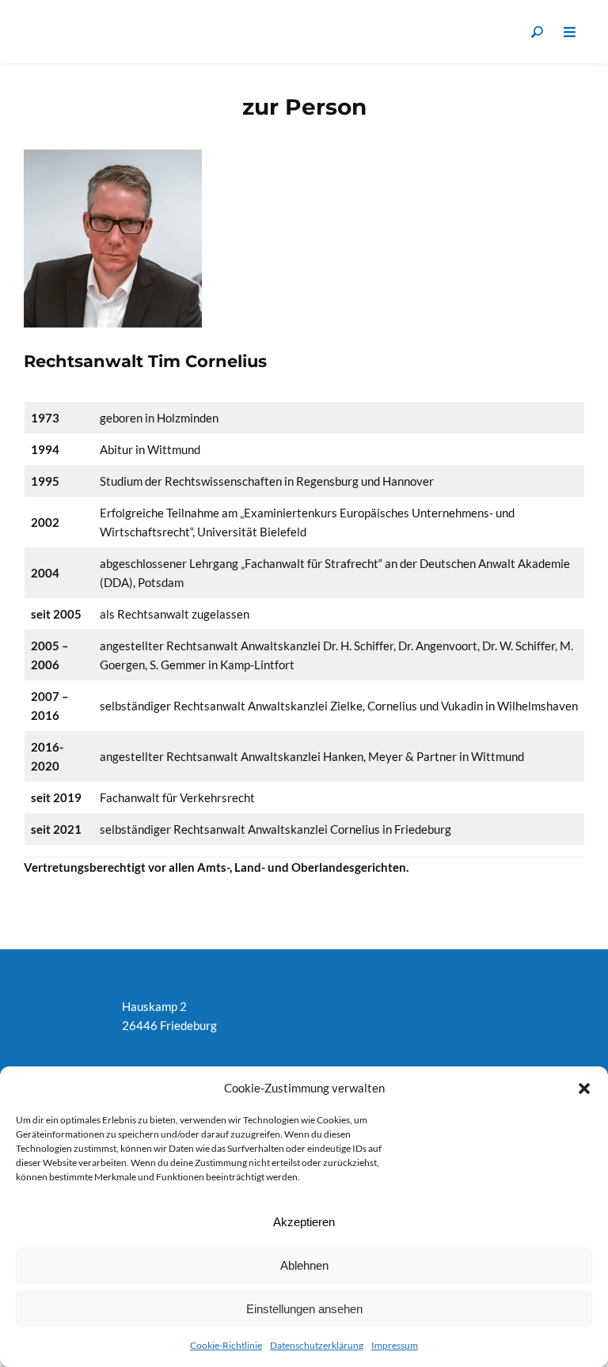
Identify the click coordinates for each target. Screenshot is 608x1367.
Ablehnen (304, 1265)
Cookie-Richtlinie (226, 1345)
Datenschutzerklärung (316, 1345)
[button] (584, 1088)
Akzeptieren (304, 1222)
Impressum (394, 1345)
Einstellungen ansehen (304, 1309)
